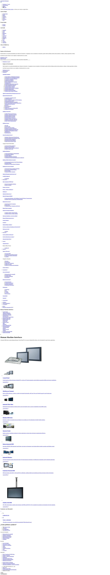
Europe (4, 24)
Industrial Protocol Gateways (10, 117)
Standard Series (5, 315)
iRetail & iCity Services (6, 201)
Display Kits (5, 321)
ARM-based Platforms (7, 313)
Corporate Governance (9, 282)
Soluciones (5, 179)
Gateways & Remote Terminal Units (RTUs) (13, 103)
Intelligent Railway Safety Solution (11, 213)
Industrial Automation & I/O (7, 95)
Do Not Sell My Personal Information (9, 569)
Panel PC (6, 105)
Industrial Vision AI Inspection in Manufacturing (14, 199)
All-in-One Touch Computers (10, 203)
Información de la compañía (10, 274)
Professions (7, 289)
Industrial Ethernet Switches (10, 115)
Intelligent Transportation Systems (11, 130)
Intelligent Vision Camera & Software (12, 147)
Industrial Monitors (6, 326)
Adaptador (7, 178)
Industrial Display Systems (10, 87)
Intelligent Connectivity (6, 111)
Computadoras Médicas (9, 154)
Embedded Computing (6, 74)
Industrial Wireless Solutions (10, 90)
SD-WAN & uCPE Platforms (10, 140)
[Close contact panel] (0, 511)
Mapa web (5, 567)
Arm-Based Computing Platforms (11, 78)
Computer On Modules (9, 79)
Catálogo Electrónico (6, 548)
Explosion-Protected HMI (7, 331)
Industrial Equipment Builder (7, 196)
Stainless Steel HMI (6, 332)
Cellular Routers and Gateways (10, 113)
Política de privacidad (7, 568)
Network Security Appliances (10, 139)
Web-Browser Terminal (7, 314)
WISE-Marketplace (6, 303)
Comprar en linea (7, 527)
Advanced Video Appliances (10, 145)
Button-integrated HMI (7, 325)
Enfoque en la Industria (7, 545)
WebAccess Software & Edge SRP (11, 108)
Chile (4, 18)
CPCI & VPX (7, 126)
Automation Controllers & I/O (10, 97)
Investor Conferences (9, 284)
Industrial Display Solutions (7, 224)
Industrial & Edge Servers (7, 558)
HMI (4, 323)
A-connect (5, 550)
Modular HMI (5, 320)
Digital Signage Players (9, 80)
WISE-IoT (7, 248)
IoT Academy (7, 262)
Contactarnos (5, 300)
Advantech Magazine (9, 276)
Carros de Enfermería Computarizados (12, 153)
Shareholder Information (9, 285)
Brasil (4, 14)
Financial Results (8, 281)
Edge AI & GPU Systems (9, 127)
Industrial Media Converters (10, 116)
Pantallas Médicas (8, 155)
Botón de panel (3, 58)
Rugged (4, 328)
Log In (8, 4)
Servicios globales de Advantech (8, 234)
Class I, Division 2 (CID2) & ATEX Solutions (13, 99)
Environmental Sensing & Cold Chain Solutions (13, 162)
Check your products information (11, 255)
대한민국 (4, 35)
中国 (4, 31)
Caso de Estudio (6, 543)
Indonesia (4, 33)
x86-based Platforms (6, 312)
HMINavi (4, 324)
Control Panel (5, 311)
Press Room (7, 277)
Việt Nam (4, 42)
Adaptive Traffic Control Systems (11, 212)
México (4, 15)
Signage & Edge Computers (10, 171)
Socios (4, 241)
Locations (7, 292)
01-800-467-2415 (7, 530)
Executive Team (8, 275)
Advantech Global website (8, 9)
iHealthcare (5, 191)
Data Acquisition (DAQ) (9, 100)
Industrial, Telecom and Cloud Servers (12, 137)
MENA (4, 47)
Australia (4, 30)
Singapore (4, 37)
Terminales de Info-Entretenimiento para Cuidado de (14, 157)
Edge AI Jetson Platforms (9, 146)
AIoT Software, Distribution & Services (12, 76)
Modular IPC (7, 131)
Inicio (4, 306)
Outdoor (4, 330)
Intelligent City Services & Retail (8, 166)
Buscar (4, 6)
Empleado (4, 298)
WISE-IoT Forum (8, 264)
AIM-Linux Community (9, 263)
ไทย (3, 40)
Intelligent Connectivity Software (11, 119)
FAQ (4, 549)
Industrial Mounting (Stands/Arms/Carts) (9, 174)
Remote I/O (7, 107)
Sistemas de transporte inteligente (8, 210)
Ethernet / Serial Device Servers (11, 114)
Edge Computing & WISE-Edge (8, 181)
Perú (3, 20)
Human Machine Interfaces (10, 104)
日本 (4, 34)
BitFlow (6, 231)
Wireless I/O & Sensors (9, 109)
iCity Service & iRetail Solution (10, 169)
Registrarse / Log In (6, 61)
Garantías (6, 256)
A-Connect (5, 304)
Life (6, 290)
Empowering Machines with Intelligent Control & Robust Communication (18, 198)
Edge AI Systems (8, 185)
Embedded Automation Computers (11, 102)
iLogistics (4, 222)
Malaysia (4, 36)
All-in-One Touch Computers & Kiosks (12, 168)
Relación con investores (6, 279)
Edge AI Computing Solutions (10, 184)
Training (6, 291)
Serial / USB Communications (10, 120)
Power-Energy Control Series (8, 317)
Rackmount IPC (8, 132)
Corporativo (5, 269)
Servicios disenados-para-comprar (8, 236)
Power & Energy (8, 106)
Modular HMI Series (6, 319)
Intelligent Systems (6, 123)
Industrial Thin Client (6, 318)
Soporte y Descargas (6, 251)
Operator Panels (6, 322)
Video (4, 546)
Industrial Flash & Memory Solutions (11, 88)
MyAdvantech (5, 5)
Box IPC (6, 125)
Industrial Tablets (8, 163)
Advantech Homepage (4, 0)
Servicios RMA (8, 253)
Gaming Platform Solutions (10, 86)
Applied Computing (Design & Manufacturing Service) (11, 93)
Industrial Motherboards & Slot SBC (11, 129)
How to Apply (7, 293)
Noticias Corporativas (7, 535)
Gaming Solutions (6, 220)
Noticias (4, 547)
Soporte (4, 249)
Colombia (4, 19)
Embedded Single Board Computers (11, 83)
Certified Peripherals (6, 176)
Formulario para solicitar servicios (11, 254)
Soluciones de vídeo (6, 229)
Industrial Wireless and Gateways (11, 118)
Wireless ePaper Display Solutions (11, 91)
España (5, 7)
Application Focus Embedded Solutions (12, 77)
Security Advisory (6, 267)
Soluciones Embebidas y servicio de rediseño (11, 564)
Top (2, 572)
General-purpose (6, 327)
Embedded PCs (8, 82)
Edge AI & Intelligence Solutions (11, 81)
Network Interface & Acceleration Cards (12, 138)
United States (5, 13)
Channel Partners (6, 243)
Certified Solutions (8, 98)
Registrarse (5, 4)
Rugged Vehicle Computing (7, 208)
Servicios (4, 232)
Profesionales (5, 287)
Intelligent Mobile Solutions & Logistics (9, 159)
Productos (4, 72)
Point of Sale (7, 204)
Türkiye (4, 41)
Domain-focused (6, 329)
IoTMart (4, 302)
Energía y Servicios (6, 187)
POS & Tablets (7, 170)
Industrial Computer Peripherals (10, 128)
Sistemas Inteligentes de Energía (11, 156)
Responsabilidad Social (7, 537)
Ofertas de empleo (6, 538)
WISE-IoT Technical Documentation (11, 265)
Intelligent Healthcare (6, 151)
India (4, 32)
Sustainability (5, 295)
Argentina (4, 16)
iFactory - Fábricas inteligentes (8, 189)
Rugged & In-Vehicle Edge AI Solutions (12, 164)
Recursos (6, 261)
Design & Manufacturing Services (8, 218)
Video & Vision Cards (9, 148)
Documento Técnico (6, 544)
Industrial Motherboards (9, 89)
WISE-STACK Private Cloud (10, 141)
